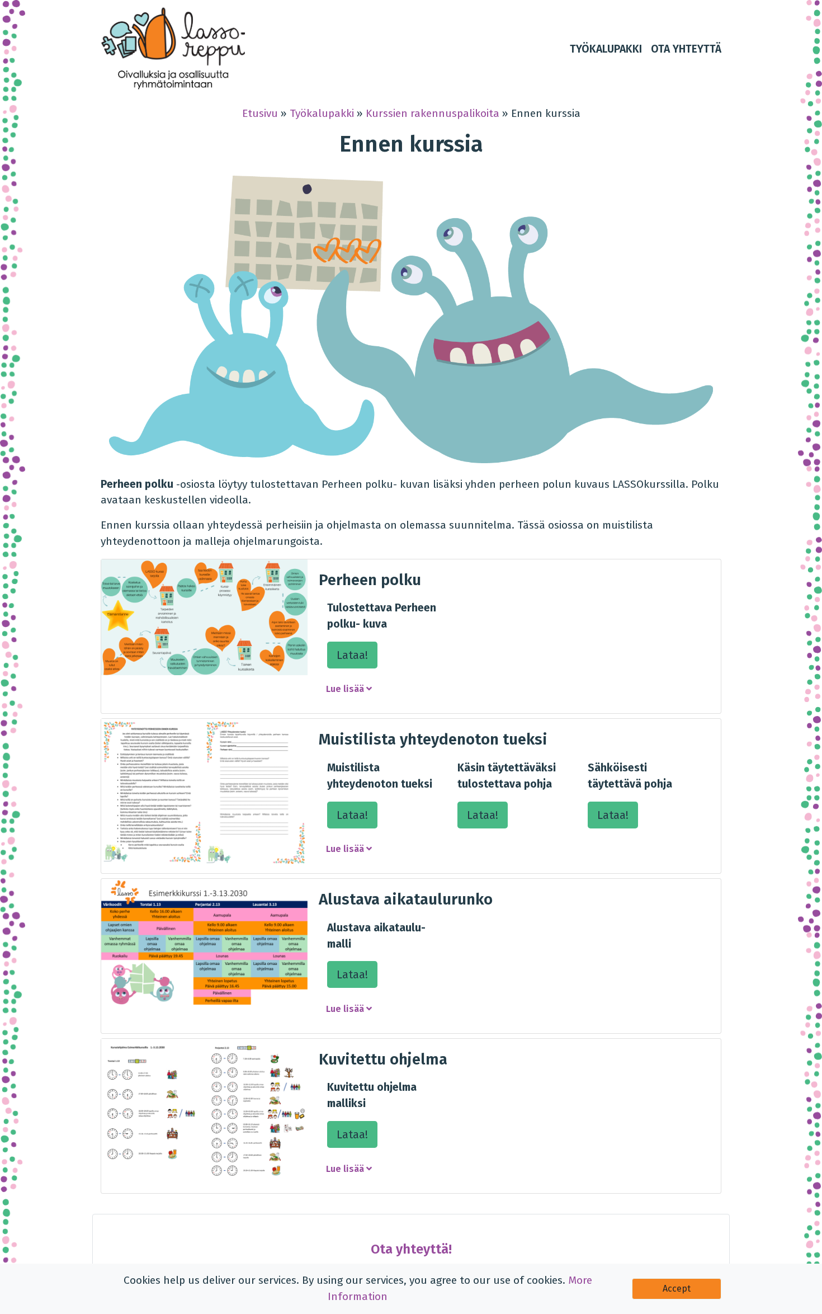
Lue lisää (346, 689)
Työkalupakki (322, 113)
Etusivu (260, 113)
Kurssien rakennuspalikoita (432, 113)
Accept (677, 1288)
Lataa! (352, 655)
